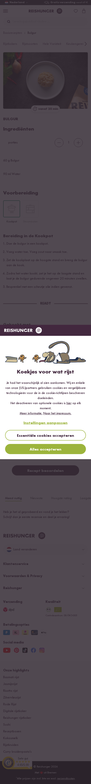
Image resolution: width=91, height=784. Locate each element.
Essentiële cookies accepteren (45, 436)
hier (69, 403)
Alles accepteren (45, 449)
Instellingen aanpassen (45, 423)
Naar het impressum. (57, 413)
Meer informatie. (31, 413)
